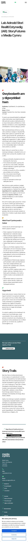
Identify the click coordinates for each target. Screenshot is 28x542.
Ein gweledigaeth (7, 486)
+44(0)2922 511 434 (7, 473)
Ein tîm (5, 488)
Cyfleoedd (6, 515)
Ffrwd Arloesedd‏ (7, 500)
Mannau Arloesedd (8, 498)
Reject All (14, 538)
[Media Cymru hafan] (5, 3)
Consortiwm (6, 490)
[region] (14, 529)
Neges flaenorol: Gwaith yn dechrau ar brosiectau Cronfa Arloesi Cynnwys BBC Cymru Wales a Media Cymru (13, 431)
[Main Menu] (25, 2)
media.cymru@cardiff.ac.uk (8, 480)
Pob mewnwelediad (15, 435)
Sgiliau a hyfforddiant (8, 503)
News (5, 12)
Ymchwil (5, 512)
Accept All (14, 530)
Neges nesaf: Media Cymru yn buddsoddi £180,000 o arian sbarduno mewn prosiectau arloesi (13, 439)
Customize (14, 534)
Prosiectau (6, 496)
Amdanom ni (6, 483)
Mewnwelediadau (7, 508)
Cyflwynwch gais (9, 348)
